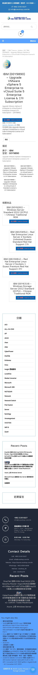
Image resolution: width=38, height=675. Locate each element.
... (6, 50)
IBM (10, 50)
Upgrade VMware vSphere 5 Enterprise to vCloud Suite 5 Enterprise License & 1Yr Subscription (13, 130)
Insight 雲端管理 (10, 369)
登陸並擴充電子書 (8, 647)
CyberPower (9, 351)
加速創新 (7, 483)
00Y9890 (5, 127)
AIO (6, 325)
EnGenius (8, 360)
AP (6, 334)
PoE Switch (9, 405)
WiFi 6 (7, 427)
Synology (8, 414)
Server (7, 409)
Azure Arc (6, 643)
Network (8, 396)
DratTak (7, 356)
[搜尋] (31, 27)
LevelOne (8, 374)
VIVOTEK (8, 423)
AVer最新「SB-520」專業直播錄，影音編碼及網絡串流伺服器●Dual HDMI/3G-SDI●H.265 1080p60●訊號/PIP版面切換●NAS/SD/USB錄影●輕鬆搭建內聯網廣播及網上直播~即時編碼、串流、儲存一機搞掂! (20, 652)
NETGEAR (8, 392)
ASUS (7, 338)
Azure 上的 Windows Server (13, 473)
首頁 (3, 50)
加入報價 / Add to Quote (12, 120)
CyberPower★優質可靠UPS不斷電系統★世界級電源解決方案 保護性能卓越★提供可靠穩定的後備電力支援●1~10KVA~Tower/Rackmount (19, 466)
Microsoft (8, 383)
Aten (6, 342)
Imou (6, 365)
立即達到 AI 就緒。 (9, 645)
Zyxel (6, 432)
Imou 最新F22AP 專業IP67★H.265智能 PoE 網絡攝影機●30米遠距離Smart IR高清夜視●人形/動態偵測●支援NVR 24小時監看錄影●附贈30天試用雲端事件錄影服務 (19, 637)
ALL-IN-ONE (9, 329)
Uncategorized (10, 418)
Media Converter (10, 378)
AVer (6, 347)
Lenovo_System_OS (19, 50)
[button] (19, 40)
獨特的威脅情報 (8, 621)
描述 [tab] (6, 139)
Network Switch (10, 401)
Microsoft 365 (10, 387)
